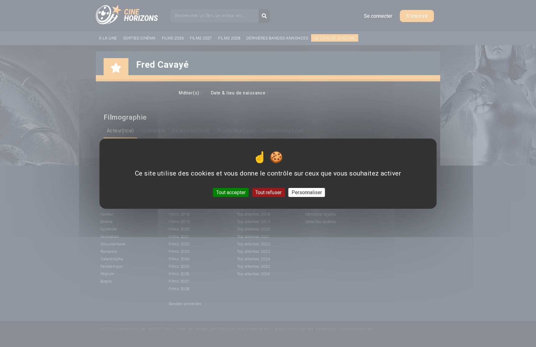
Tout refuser (268, 192)
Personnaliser (307, 192)
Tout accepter (231, 192)
